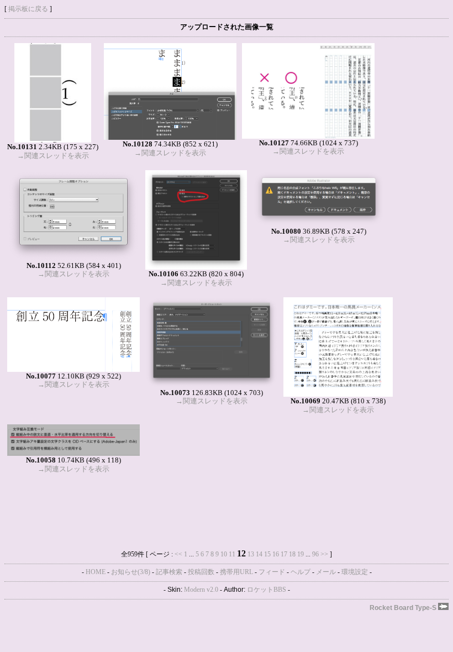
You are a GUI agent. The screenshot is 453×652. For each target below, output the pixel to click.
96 (315, 554)
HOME (96, 572)
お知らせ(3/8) (130, 572)
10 (223, 554)
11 (232, 554)
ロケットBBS (266, 589)
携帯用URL (236, 572)
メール (326, 572)
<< (178, 554)
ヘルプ (300, 572)
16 (275, 554)
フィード (272, 572)
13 (250, 554)
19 (300, 554)
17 (284, 554)
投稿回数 (201, 572)
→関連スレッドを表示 (53, 155)
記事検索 (169, 572)
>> (324, 554)
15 (267, 554)
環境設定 (354, 572)
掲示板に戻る (28, 9)
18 (292, 554)
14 (259, 554)
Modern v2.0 (201, 589)
